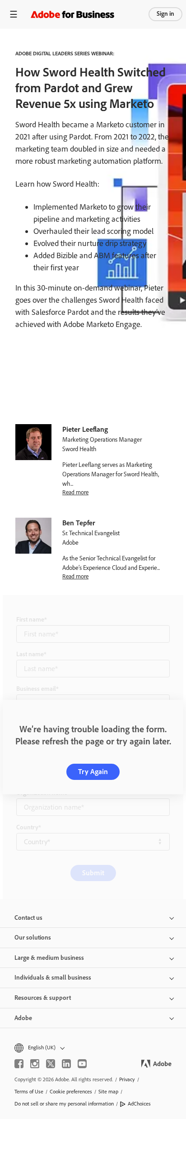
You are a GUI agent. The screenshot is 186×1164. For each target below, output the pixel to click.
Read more (75, 492)
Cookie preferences (71, 1091)
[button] (93, 1048)
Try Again (93, 771)
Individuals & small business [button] (52, 977)
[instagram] (34, 1063)
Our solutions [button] (32, 937)
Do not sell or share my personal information (64, 1104)
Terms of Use (28, 1091)
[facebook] (18, 1063)
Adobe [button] (23, 1018)
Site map (108, 1091)
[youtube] (82, 1063)
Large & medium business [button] (49, 958)
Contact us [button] (28, 918)
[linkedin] (66, 1063)
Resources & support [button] (42, 998)
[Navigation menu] (13, 14)
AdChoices (139, 1104)
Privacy (127, 1079)
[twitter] (50, 1063)
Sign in (165, 14)
